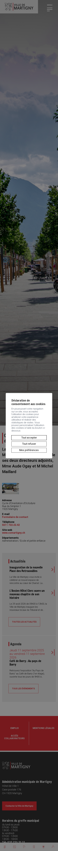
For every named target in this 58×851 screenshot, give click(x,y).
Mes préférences (29, 450)
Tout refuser (29, 443)
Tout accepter (29, 437)
